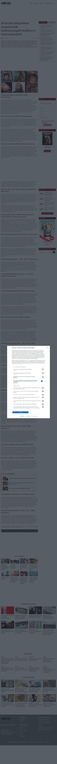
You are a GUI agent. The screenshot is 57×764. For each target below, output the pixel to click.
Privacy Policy (34, 416)
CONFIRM (20, 412)
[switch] (42, 369)
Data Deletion (22, 416)
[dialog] (28, 382)
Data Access (28, 416)
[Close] (48, 348)
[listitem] (28, 366)
